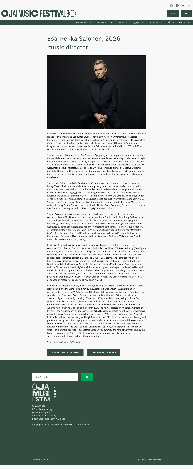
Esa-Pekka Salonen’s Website (66, 342)
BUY (186, 13)
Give (173, 13)
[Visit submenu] (173, 22)
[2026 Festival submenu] (111, 22)
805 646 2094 (38, 406)
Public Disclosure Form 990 (45, 418)
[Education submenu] (161, 22)
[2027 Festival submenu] (90, 22)
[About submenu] (188, 22)
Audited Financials (41, 415)
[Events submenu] (126, 22)
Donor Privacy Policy (42, 412)
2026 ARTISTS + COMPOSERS (65, 352)
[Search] (87, 377)
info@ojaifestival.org (42, 409)
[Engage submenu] (142, 22)
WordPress (156, 459)
